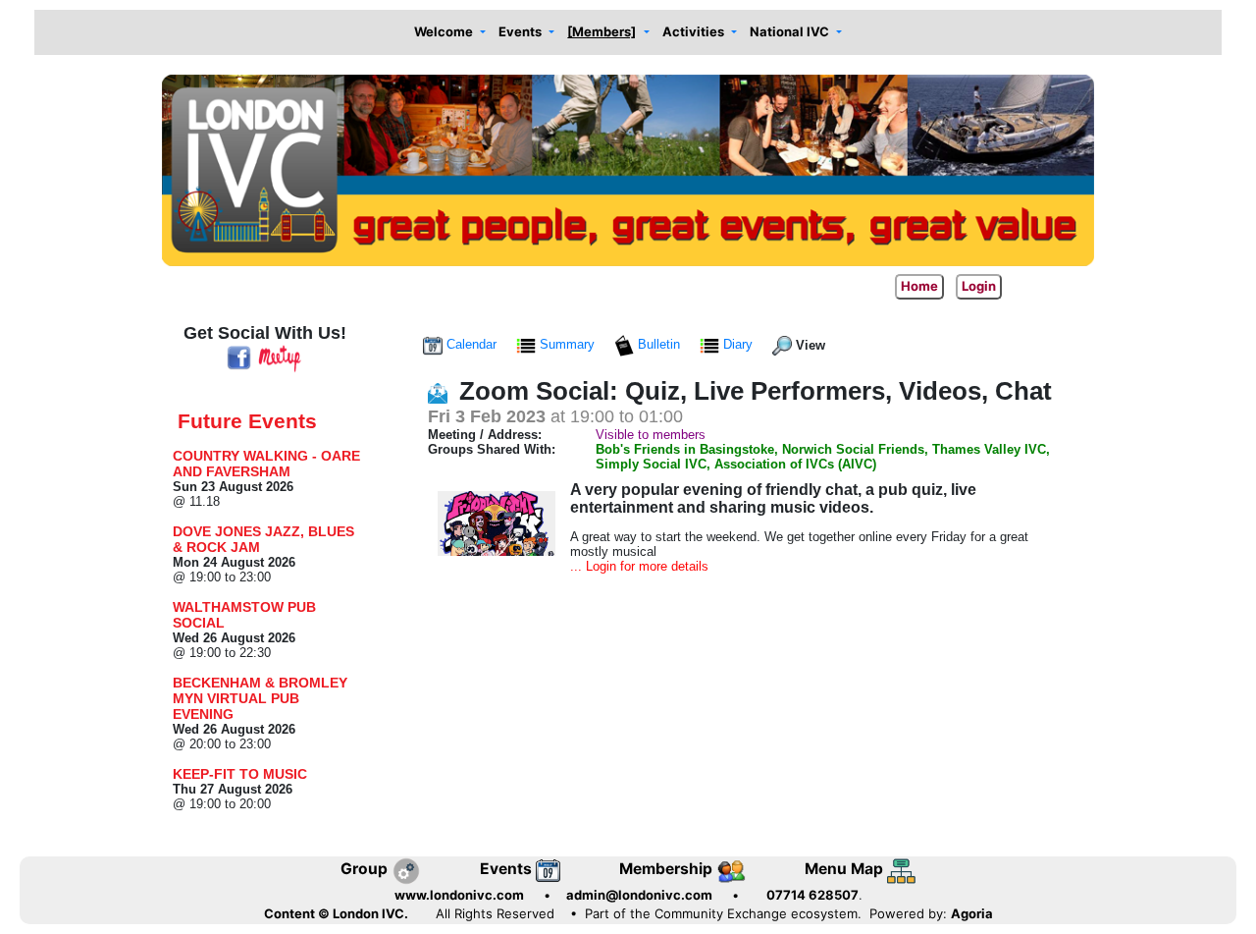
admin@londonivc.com (639, 895)
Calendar (471, 344)
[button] (449, 33)
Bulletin (659, 344)
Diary (738, 344)
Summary (567, 344)
